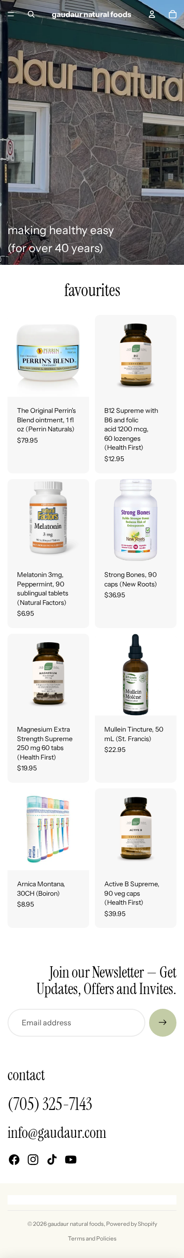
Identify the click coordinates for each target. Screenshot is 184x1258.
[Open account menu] (152, 14)
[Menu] (11, 14)
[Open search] (31, 14)
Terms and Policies (92, 1238)
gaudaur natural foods (76, 1223)
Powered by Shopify (131, 1223)
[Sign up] (162, 1022)
